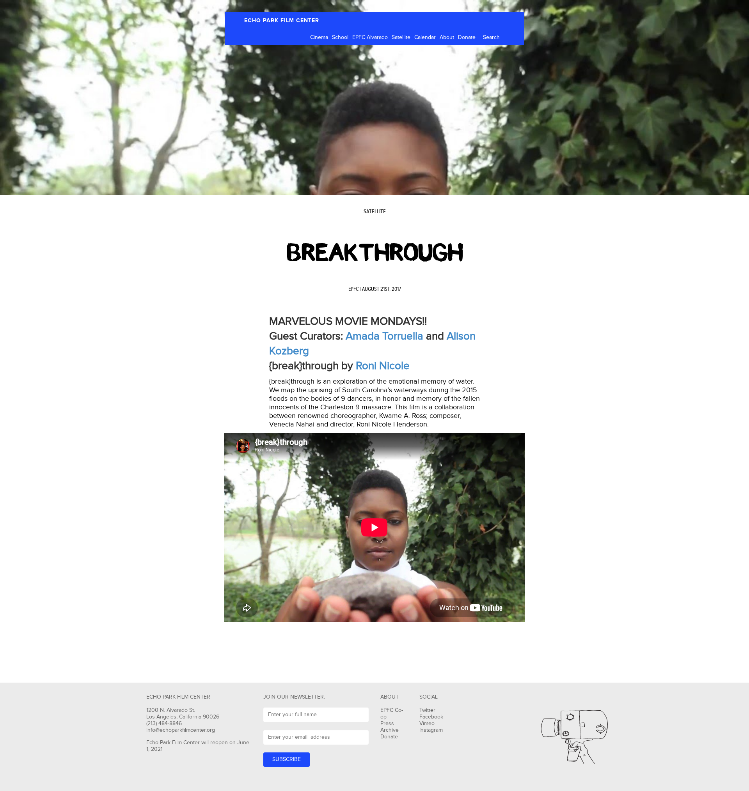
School (340, 37)
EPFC (353, 289)
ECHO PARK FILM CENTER (281, 20)
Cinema (319, 37)
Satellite (401, 37)
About (447, 37)
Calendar (425, 37)
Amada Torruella (384, 336)
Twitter (427, 710)
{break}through (374, 252)
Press (387, 723)
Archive (389, 730)
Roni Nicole (383, 365)
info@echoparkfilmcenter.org (180, 730)
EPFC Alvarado (370, 37)
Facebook (431, 717)
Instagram (431, 730)
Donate (467, 37)
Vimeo (427, 723)
